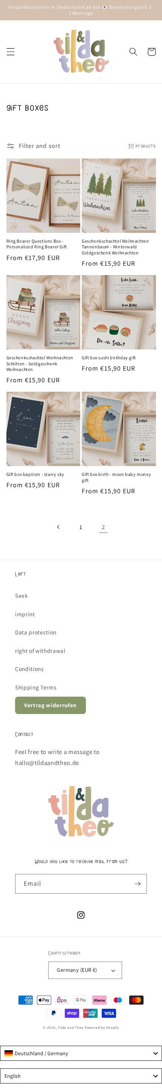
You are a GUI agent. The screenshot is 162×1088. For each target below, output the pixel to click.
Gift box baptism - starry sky (35, 474)
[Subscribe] (137, 884)
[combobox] (81, 1053)
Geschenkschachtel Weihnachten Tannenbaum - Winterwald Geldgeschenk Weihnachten (115, 246)
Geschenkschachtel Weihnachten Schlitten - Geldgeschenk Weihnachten (39, 363)
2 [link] (103, 527)
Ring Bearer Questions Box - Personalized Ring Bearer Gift (36, 244)
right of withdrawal (40, 650)
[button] (10, 52)
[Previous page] (58, 527)
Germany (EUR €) (77, 969)
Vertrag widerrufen (50, 705)
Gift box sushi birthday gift (109, 357)
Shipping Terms (35, 687)
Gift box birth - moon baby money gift (116, 477)
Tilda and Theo (71, 1027)
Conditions (29, 668)
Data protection (36, 632)
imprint (25, 614)
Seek (21, 595)
